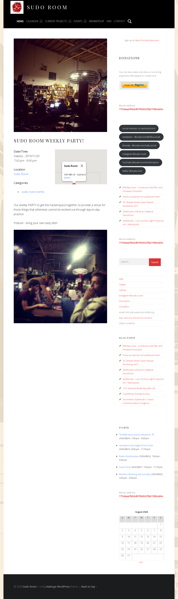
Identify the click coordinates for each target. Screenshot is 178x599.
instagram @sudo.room (134, 154)
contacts (130, 323)
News (20, 21)
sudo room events (33, 192)
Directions (124, 301)
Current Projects (56, 21)
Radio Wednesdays (129, 456)
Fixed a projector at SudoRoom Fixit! (141, 196)
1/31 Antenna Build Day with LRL (139, 388)
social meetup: (138, 128)
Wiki (109, 21)
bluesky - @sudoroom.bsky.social (139, 145)
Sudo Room (47, 7)
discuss (128, 317)
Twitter (122, 284)
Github (122, 290)
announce (138, 317)
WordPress (63, 586)
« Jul (141, 562)
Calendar (32, 21)
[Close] (82, 166)
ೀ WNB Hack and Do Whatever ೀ (136, 434)
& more (148, 317)
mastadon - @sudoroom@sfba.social (141, 136)
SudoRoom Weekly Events (136, 393)
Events (78, 21)
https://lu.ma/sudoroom (147, 40)
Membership (96, 21)
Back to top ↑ (89, 586)
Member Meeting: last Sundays (135, 474)
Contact (119, 21)
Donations (129, 58)
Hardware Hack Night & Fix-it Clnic (136, 445)
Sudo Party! (125, 467)
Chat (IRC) (124, 306)
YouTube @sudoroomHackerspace (140, 162)
